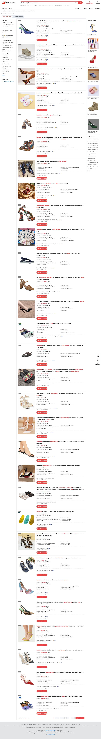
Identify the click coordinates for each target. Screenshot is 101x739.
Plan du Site (68, 724)
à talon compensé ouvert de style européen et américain (58, 558)
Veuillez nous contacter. (9, 81)
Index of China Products (58, 727)
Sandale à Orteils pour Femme (94, 169)
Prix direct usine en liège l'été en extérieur (52, 183)
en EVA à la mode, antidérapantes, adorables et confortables (59, 93)
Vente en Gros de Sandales (32, 5)
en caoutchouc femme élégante (49, 115)
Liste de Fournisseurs (18, 16)
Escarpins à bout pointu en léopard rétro (51, 161)
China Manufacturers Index (48, 727)
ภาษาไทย (78, 726)
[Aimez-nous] (76, 724)
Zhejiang (5, 71)
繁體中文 (23, 726)
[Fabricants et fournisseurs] (8, 2)
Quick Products (38, 727)
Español (36, 726)
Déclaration (29, 724)
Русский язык (56, 726)
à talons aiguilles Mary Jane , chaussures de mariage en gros (59, 650)
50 (28, 718)
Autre (4, 49)
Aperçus (73, 724)
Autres (4, 61)
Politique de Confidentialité (47, 724)
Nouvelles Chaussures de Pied (60, 5)
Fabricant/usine (7, 45)
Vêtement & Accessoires (7, 22)
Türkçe (82, 726)
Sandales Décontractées (93, 149)
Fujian (5, 68)
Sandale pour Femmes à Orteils (94, 166)
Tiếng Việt (87, 726)
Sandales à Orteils (91, 160)
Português (46, 726)
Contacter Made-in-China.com (58, 724)
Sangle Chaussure (91, 154)
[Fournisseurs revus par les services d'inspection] (8, 35)
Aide (85, 8)
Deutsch (41, 726)
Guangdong (6, 66)
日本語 (27, 726)
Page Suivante (79, 718)
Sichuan (5, 70)
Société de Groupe (7, 47)
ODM (5, 57)
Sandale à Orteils (91, 158)
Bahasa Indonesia (93, 726)
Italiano (50, 726)
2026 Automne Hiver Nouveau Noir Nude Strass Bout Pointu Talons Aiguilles (60, 301)
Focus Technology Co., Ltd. (50, 730)
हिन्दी (74, 726)
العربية (65, 726)
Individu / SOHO (6, 51)
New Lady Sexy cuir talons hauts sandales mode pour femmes (92, 36)
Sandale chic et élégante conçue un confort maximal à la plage (59, 696)
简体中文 (18, 726)
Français (32, 726)
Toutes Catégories (7, 8)
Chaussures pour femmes (8, 24)
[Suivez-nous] (79, 724)
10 (22, 718)
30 (25, 718)
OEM (5, 56)
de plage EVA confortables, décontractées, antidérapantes (55, 511)
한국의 (61, 726)
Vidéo (19, 20)
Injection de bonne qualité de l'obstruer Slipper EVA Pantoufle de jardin (93, 83)
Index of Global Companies (70, 727)
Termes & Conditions (51, 734)
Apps (90, 8)
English (14, 726)
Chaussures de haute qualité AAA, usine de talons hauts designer (58, 465)
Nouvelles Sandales (92, 156)
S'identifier (97, 3)
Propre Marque (7, 59)
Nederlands (70, 726)
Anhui (4, 73)
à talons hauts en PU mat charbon (52, 580)
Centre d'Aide (23, 724)
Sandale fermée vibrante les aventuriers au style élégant (53, 323)
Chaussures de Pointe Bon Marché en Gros (46, 5)
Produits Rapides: (23, 5)
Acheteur (77, 8)
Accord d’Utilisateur (36, 724)
